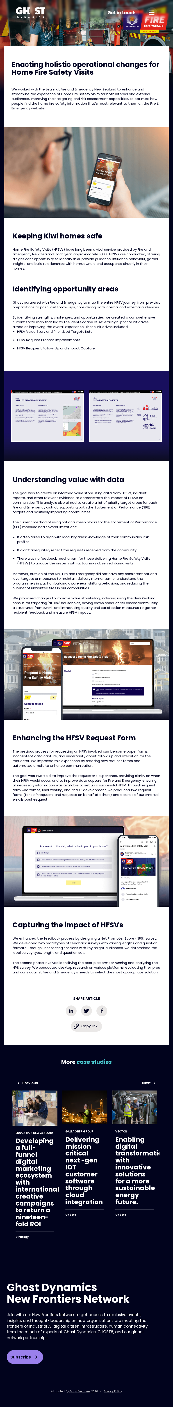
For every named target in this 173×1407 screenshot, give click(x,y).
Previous (30, 1083)
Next (146, 1083)
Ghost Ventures (79, 1391)
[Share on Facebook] (101, 1010)
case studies (94, 1062)
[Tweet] (86, 1010)
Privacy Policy (113, 1391)
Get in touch (121, 12)
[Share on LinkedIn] (71, 1010)
